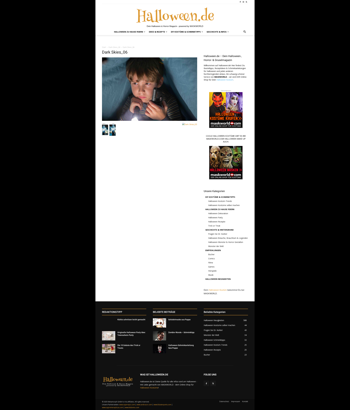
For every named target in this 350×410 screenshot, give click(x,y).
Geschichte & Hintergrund (219, 230)
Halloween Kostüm (224, 79)
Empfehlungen (213, 250)
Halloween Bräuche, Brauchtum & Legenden (228, 238)
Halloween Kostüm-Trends (220, 201)
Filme (210, 262)
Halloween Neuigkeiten (218, 279)
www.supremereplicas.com (112, 407)
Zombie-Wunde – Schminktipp (181, 332)
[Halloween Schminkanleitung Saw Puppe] (159, 348)
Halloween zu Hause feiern (219, 209)
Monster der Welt (216, 246)
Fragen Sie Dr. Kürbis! (217, 234)
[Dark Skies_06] (149, 120)
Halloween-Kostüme (149, 387)
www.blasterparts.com (162, 404)
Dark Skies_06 (114, 47)
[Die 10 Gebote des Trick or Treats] (108, 348)
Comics (211, 258)
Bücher (211, 254)
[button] (244, 32)
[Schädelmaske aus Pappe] (159, 323)
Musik (210, 275)
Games (211, 266)
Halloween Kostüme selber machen (224, 205)
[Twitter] (246, 2)
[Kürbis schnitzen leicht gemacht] (108, 323)
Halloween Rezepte (216, 221)
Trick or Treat (214, 225)
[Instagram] (243, 2)
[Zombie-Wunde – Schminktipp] (159, 335)
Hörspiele (212, 271)
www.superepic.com (127, 404)
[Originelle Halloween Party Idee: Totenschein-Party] (108, 335)
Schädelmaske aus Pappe (179, 319)
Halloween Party (215, 217)
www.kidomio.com (132, 407)
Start (104, 47)
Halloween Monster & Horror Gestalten (225, 242)
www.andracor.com (144, 404)
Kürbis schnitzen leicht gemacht (131, 319)
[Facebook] (240, 2)
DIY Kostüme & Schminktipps (220, 197)
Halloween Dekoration (218, 213)
